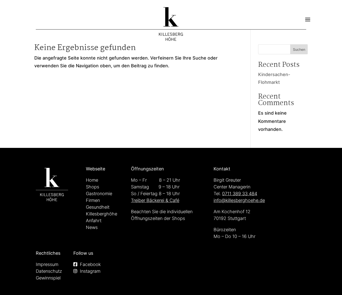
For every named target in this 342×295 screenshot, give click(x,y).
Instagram (90, 271)
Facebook (90, 264)
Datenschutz (49, 271)
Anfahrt (93, 220)
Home (92, 180)
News (92, 227)
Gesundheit (97, 207)
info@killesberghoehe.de (239, 200)
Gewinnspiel (48, 277)
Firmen (93, 200)
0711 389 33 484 (239, 193)
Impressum (47, 264)
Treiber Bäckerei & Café (155, 200)
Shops (92, 186)
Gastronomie (99, 193)
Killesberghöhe (101, 213)
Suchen (299, 49)
